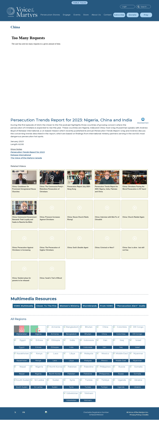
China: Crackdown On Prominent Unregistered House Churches (24, 189)
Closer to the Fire (46, 306)
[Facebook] (11, 412)
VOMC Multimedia (23, 306)
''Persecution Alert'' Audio (130, 306)
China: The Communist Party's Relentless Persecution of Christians (51, 189)
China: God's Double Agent (77, 247)
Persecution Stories (50, 15)
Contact (108, 15)
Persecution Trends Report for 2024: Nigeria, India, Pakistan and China (106, 189)
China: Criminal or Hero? (104, 247)
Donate (132, 15)
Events (77, 15)
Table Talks (79, 3)
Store (86, 15)
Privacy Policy (135, 415)
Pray (146, 15)
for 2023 (28, 152)
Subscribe (119, 15)
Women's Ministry (70, 306)
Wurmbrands (90, 306)
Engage (67, 15)
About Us (96, 15)
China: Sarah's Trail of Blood (51, 278)
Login (124, 7)
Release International (21, 155)
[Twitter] (15, 412)
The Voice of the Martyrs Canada (26, 158)
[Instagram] (19, 412)
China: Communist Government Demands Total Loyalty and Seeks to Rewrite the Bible (24, 219)
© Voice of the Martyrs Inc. (137, 412)
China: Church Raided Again (133, 217)
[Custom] (23, 412)
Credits (145, 415)
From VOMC (106, 306)
